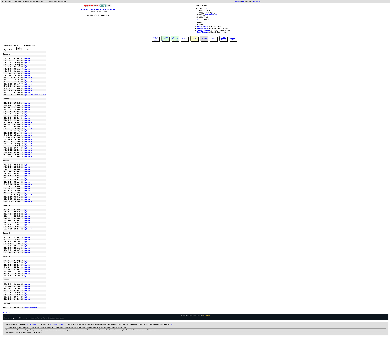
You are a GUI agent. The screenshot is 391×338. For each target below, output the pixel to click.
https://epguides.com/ (31, 324)
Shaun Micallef (202, 26)
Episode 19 (28, 141)
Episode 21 (28, 146)
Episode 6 (27, 69)
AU (216, 14)
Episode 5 (27, 67)
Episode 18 (28, 139)
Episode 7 (27, 71)
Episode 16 (28, 90)
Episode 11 (28, 80)
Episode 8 (27, 73)
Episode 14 (28, 86)
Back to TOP (7, 312)
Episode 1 (27, 58)
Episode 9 (27, 75)
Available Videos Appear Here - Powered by (192, 315)
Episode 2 (27, 60)
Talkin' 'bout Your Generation (98, 9)
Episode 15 (28, 88)
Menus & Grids (233, 38)
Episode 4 (27, 65)
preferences (256, 1)
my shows (238, 1)
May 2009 (207, 8)
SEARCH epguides (223, 38)
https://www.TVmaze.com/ (57, 324)
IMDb (194, 38)
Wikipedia (204, 38)
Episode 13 (28, 84)
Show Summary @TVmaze (175, 39)
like (243, 1)
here (172, 324)
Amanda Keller (202, 28)
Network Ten (209, 14)
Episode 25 (28, 154)
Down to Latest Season (155, 39)
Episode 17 (28, 92)
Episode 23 (28, 150)
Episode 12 (28, 82)
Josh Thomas (202, 32)
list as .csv (184, 38)
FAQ (213, 38)
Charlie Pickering (203, 30)
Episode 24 (28, 152)
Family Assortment (30, 307)
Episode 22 (28, 148)
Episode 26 (28, 156)
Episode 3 (27, 62)
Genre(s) (199, 19)
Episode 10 (28, 77)
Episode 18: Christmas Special (35, 95)
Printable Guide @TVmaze (165, 39)
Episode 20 (28, 144)
